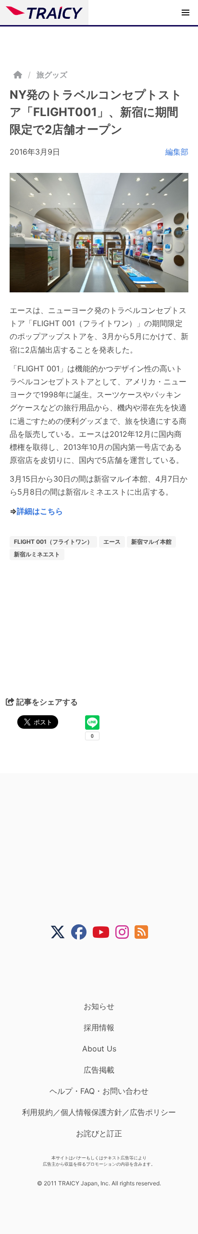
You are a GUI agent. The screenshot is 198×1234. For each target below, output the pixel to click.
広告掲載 (99, 1070)
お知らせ (99, 1006)
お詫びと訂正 (99, 1133)
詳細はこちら (40, 511)
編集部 (176, 152)
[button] (185, 12)
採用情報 (99, 1027)
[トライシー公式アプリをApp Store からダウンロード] (105, 970)
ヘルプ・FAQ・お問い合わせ (99, 1091)
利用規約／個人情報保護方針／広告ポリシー (99, 1112)
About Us (99, 1048)
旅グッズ (52, 74)
